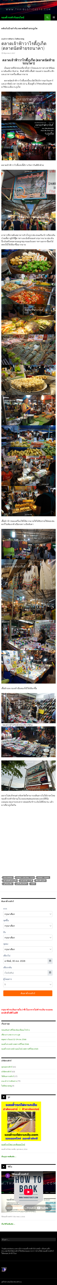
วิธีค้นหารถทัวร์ (7, 1076)
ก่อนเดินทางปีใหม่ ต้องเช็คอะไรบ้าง (15, 1030)
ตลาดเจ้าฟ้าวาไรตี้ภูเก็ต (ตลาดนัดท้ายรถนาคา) (23, 46)
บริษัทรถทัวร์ (6, 1071)
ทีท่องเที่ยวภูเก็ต (41, 880)
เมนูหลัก (54, 17)
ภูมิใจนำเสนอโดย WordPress (11, 1282)
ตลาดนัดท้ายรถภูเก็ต (10, 880)
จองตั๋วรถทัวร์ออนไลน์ (12, 17)
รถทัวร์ (33, 884)
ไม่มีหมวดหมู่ (19, 39)
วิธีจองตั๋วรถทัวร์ (6, 1217)
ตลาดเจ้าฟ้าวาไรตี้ (26, 880)
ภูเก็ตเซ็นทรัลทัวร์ (21, 884)
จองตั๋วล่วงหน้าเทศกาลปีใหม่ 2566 (15, 1044)
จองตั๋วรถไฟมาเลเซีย (8, 1149)
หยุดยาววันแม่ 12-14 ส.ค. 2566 (13, 1039)
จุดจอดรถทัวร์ (6, 1067)
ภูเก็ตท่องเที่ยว (8, 884)
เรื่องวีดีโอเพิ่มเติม (8, 1224)
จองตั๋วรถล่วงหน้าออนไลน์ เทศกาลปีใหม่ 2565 (19, 1049)
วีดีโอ (10, 1167)
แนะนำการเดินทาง (7, 39)
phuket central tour (25, 877)
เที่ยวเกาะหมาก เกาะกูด (10, 1034)
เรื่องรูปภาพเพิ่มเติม (8, 1157)
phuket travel (43, 877)
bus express (8, 877)
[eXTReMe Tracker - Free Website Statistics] (4, 1269)
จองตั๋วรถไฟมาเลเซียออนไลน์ (13, 1144)
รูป (9, 1097)
